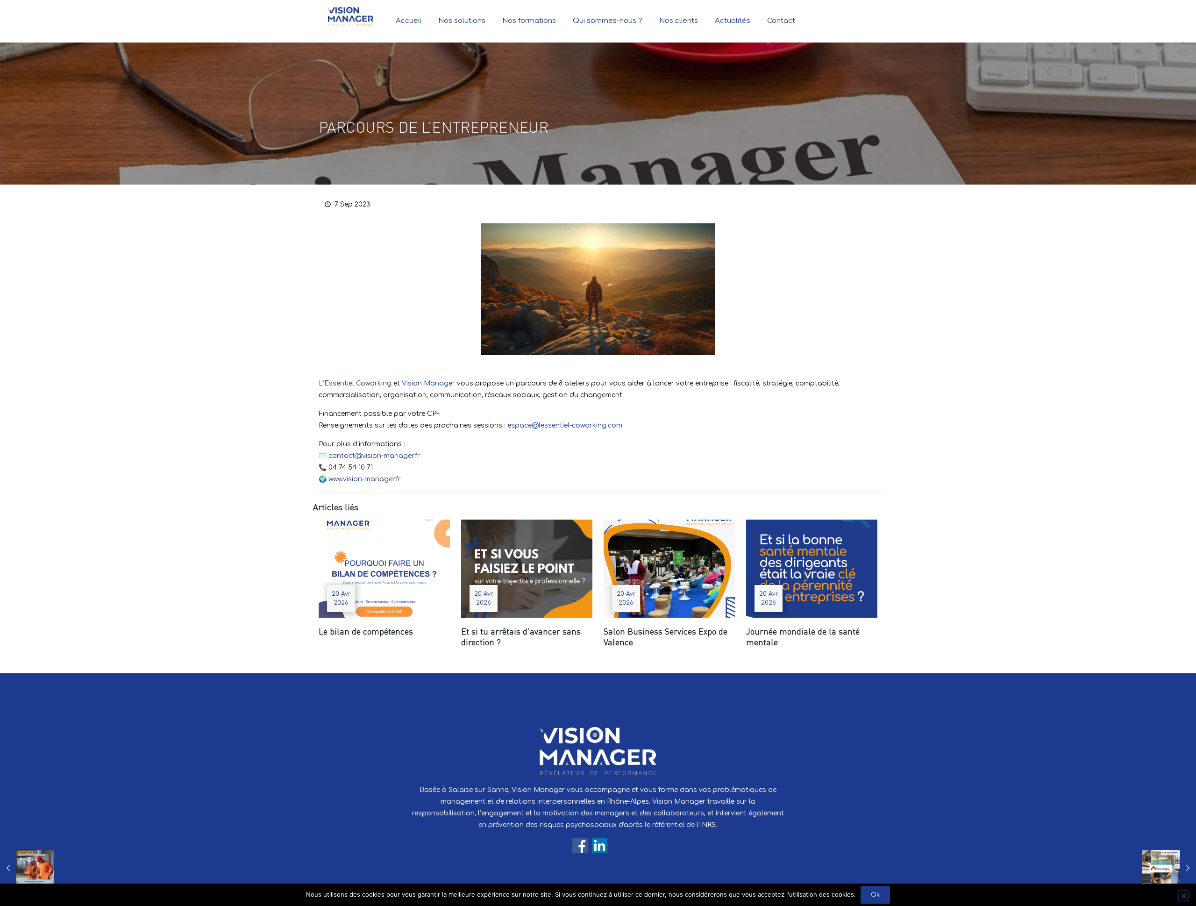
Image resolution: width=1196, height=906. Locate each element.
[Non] (1183, 895)
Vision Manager (428, 383)
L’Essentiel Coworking (355, 383)
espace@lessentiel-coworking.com (564, 425)
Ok (875, 895)
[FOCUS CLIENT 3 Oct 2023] (1169, 868)
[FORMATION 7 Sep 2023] (27, 868)
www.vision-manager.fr (364, 479)
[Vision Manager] (350, 16)
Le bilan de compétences (366, 631)
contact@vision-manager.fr (374, 455)
